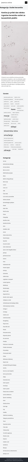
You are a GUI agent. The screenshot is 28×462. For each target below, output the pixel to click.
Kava (4, 261)
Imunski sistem (6, 244)
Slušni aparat (6, 382)
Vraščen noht (6, 442)
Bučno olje (5, 181)
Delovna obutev (6, 199)
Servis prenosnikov (7, 374)
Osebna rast (6, 314)
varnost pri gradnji (18, 142)
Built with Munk (8, 460)
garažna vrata (16, 101)
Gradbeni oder (6, 229)
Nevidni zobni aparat (8, 297)
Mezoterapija (6, 288)
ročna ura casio (13, 123)
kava (13, 109)
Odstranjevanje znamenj (8, 306)
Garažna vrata (6, 220)
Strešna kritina (6, 403)
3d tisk (4, 161)
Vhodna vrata (6, 436)
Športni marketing (7, 397)
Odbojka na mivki (7, 300)
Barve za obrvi (6, 170)
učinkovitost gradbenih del (8, 142)
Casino (4, 184)
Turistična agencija (7, 433)
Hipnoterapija (6, 238)
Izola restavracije (7, 246)
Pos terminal (6, 338)
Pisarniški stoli (6, 326)
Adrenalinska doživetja (8, 164)
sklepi (13, 126)
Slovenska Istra (6, 379)
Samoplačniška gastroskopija (9, 365)
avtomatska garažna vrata (8, 97)
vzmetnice (12, 144)
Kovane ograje (6, 267)
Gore (4, 226)
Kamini (4, 258)
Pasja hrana (5, 323)
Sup (4, 409)
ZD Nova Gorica (6, 147)
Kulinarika (5, 273)
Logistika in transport (8, 279)
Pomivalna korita (7, 332)
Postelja (5, 341)
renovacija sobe (6, 123)
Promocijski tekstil (7, 121)
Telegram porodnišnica (8, 418)
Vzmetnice (5, 444)
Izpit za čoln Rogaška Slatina (9, 249)
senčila (19, 123)
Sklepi (4, 376)
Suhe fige (5, 406)
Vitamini (5, 439)
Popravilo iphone (7, 335)
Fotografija (5, 217)
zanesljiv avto (18, 144)
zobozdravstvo (20, 149)
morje (6, 115)
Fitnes (4, 214)
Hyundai (12, 103)
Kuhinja (5, 270)
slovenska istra (11, 131)
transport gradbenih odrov (8, 140)
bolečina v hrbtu (17, 97)
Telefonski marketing (8, 415)
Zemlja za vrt (6, 453)
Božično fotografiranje (8, 179)
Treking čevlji (6, 430)
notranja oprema (14, 116)
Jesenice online (6, 2)
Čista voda (5, 193)
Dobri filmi (5, 208)
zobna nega (14, 149)
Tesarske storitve (7, 424)
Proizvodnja (5, 350)
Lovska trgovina (6, 282)
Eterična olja (6, 211)
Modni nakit (5, 291)
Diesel (4, 205)
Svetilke (5, 412)
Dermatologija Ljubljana (8, 202)
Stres (4, 400)
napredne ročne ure (14, 114)
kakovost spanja (6, 108)
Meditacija (5, 285)
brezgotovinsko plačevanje (8, 99)
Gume (4, 232)
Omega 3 (5, 309)
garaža (11, 101)
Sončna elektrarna (7, 394)
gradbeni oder (6, 103)
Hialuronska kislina (7, 235)
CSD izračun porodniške (19, 99)
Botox (4, 176)
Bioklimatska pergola (8, 173)
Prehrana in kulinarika (8, 344)
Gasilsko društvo (7, 223)
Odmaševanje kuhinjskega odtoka (10, 303)
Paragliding (5, 320)
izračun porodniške (20, 106)
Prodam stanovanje (7, 347)
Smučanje (5, 385)
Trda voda (5, 427)
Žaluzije (5, 447)
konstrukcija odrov (20, 110)
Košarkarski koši (6, 264)
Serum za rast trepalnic (8, 371)
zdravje (7, 150)
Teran (4, 421)
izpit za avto (13, 106)
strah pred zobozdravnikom (8, 138)
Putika (4, 356)
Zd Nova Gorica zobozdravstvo (10, 450)
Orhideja (5, 312)
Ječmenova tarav (7, 255)
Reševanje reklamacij (8, 359)
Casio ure (5, 187)
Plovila (4, 329)
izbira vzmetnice (6, 106)
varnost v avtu (6, 144)
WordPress (20, 460)
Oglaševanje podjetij (7, 119)
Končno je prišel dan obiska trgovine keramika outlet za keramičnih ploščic (13, 15)
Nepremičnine (6, 294)
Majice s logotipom (16, 112)
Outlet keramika (6, 317)
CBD (4, 190)
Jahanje (4, 252)
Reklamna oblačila (15, 121)
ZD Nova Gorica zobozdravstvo (16, 147)
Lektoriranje (5, 276)
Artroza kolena (6, 167)
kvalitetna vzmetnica (7, 112)
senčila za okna (6, 125)
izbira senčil (17, 103)
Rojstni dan (5, 362)
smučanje (8, 135)
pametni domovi (15, 119)
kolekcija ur (19, 108)
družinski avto (6, 101)
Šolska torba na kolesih (8, 391)
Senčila (4, 368)
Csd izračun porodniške (8, 196)
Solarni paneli (6, 388)
